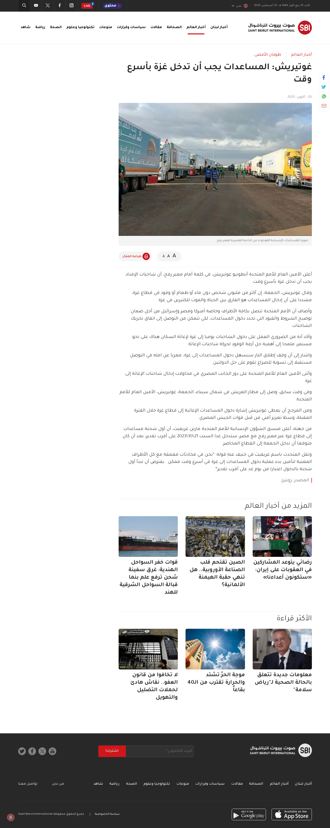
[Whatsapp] (324, 96)
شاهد (25, 28)
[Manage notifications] (10, 817)
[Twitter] (324, 87)
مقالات (156, 28)
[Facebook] (324, 77)
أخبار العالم (196, 28)
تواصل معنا (27, 784)
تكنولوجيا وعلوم (80, 28)
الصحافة (174, 28)
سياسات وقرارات (131, 28)
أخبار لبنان (219, 28)
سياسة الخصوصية (107, 814)
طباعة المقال (132, 256)
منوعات (105, 28)
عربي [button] (238, 6)
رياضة (40, 28)
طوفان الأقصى (267, 55)
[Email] (324, 106)
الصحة (56, 28)
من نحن (58, 784)
